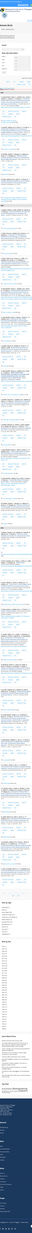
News (1, 1146)
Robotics (23, 1090)
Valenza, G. (9, 582)
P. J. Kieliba (4, 634)
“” (15, 101)
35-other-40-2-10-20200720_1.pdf (12, 394)
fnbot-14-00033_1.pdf (9, 312)
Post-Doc (2, 1206)
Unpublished (5, 934)
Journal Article (5, 922)
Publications (10, 37)
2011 (3, 973)
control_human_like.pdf (9, 228)
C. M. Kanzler (4, 842)
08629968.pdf (6, 812)
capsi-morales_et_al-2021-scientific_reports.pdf (9, 121)
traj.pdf (5, 523)
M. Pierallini (4, 154)
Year (3, 65)
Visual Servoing (6, 1092)
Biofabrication (6, 1091)
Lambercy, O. (13, 843)
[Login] (31, 5)
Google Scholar (13, 111)
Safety (1, 1187)
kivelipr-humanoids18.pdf (9, 660)
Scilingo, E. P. (4, 584)
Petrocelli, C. (10, 399)
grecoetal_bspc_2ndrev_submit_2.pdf (13, 604)
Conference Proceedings (8, 917)
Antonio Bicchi (10, 29)
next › (13, 895)
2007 (3, 983)
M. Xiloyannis (4, 664)
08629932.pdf (6, 837)
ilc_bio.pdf (5, 366)
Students (2, 1208)
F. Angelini (3, 210)
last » (18, 895)
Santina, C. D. (15, 715)
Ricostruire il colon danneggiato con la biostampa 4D (15, 1072)
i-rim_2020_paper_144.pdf (10, 498)
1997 (3, 1007)
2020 (3, 951)
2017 (3, 958)
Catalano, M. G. (21, 97)
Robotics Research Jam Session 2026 (12, 1040)
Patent (3, 927)
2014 (3, 966)
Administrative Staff (5, 1211)
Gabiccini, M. (4, 534)
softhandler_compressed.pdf (10, 420)
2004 (3, 990)
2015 (3, 963)
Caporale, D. (26, 532)
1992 (3, 1019)
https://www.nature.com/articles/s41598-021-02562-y (15, 107)
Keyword (4, 68)
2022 (3, 946)
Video (1, 1154)
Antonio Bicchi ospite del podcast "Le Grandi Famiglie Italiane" (14, 1068)
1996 (3, 1009)
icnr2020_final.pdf (7, 473)
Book (3, 910)
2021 (3, 949)
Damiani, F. (23, 788)
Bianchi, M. (27, 210)
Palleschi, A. (25, 154)
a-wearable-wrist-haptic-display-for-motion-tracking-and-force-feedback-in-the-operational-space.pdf (14, 199)
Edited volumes (6, 919)
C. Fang (3, 869)
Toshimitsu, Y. (24, 715)
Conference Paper (7, 915)
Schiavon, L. (4, 98)
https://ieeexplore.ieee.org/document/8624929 (14, 646)
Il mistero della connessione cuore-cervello (13, 1057)
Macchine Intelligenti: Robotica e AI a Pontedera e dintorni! (15, 1060)
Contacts (2, 1160)
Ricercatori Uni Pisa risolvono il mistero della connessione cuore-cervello (14, 1053)
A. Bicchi (3, 561)
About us (2, 1173)
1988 (3, 1029)
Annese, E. (12, 664)
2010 (3, 975)
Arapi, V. (11, 788)
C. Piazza (3, 233)
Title (5, 88)
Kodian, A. (24, 664)
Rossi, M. (9, 233)
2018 (3, 956)
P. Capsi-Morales (5, 97)
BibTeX (8, 82)
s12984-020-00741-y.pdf (9, 284)
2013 (3, 968)
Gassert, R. (4, 843)
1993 (3, 1016)
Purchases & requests (5, 1184)
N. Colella (3, 817)
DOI (3, 111)
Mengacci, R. (17, 154)
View (2, 37)
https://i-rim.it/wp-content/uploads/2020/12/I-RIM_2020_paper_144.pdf (13, 484)
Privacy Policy (24, 1222)
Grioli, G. (28, 97)
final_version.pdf (7, 253)
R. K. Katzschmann (6, 715)
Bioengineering (20, 1088)
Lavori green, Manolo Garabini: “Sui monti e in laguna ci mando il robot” (14, 1064)
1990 (3, 1024)
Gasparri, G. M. (11, 532)
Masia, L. (24, 666)
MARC (29, 82)
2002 (3, 995)
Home (3, 29)
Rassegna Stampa (4, 1151)
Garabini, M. (12, 156)
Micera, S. (9, 666)
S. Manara (3, 532)
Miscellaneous (6, 924)
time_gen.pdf (6, 445)
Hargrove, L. (4, 235)
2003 (3, 992)
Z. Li (2, 765)
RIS (30, 84)
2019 (3, 953)
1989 (3, 1026)
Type (3, 59)
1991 (3, 1021)
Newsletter (3, 1157)
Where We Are (4, 1176)
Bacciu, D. (21, 790)
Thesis (3, 931)
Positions (2, 1179)
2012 (3, 970)
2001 (3, 997)
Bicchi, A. (19, 98)
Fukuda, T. (24, 765)
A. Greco (3, 582)
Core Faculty (3, 1203)
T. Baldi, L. (18, 634)
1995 (3, 1012)
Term (3, 62)
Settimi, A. (5, 790)
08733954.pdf (6, 783)
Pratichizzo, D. (25, 634)
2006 (3, 985)
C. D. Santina (4, 788)
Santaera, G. (4, 636)
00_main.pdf (6, 760)
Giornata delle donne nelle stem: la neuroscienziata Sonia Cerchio (16, 1076)
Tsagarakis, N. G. (25, 869)
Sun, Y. (16, 765)
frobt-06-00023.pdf (8, 710)
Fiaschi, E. (11, 98)
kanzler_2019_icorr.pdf (9, 864)
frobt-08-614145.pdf (8, 149)
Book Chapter (5, 912)
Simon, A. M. (10, 258)
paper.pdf (5, 174)
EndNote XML (21, 84)
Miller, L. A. (24, 258)
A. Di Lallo (3, 689)
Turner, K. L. (17, 258)
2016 (3, 961)
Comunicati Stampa (5, 1149)
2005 (3, 987)
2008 (3, 980)
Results (2, 1133)
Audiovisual (5, 907)
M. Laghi (3, 179)
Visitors (2, 1190)
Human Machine (14, 1091)
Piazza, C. (13, 97)
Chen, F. (6, 765)
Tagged (21, 82)
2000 (3, 1000)
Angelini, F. (11, 154)
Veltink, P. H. (11, 634)
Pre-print (4, 929)
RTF (14, 82)
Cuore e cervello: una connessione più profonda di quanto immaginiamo (15, 1049)
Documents (3, 1181)
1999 (3, 1002)
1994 (3, 1014)
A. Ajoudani (16, 666)
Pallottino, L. (13, 740)
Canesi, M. (18, 664)
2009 (3, 978)
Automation (7, 1088)
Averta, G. (16, 788)
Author (4, 56)
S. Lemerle (4, 127)
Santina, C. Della (11, 210)
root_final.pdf (6, 341)
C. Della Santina (5, 740)
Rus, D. (11, 716)
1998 (3, 1004)
